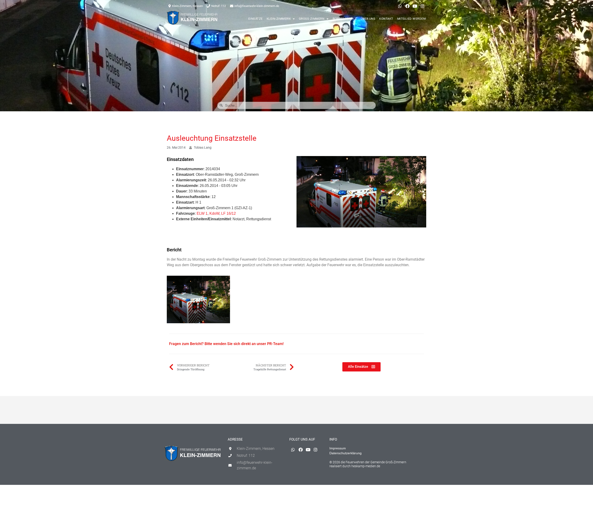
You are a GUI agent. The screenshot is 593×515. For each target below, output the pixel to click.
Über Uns (368, 18)
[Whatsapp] (400, 6)
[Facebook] (407, 6)
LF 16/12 (228, 213)
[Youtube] (415, 6)
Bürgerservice (345, 18)
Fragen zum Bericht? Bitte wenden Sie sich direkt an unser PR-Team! (226, 344)
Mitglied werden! (411, 18)
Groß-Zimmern (312, 18)
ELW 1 (202, 213)
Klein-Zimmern (279, 18)
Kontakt (386, 18)
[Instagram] (422, 6)
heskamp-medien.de (365, 466)
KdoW (214, 213)
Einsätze (255, 18)
